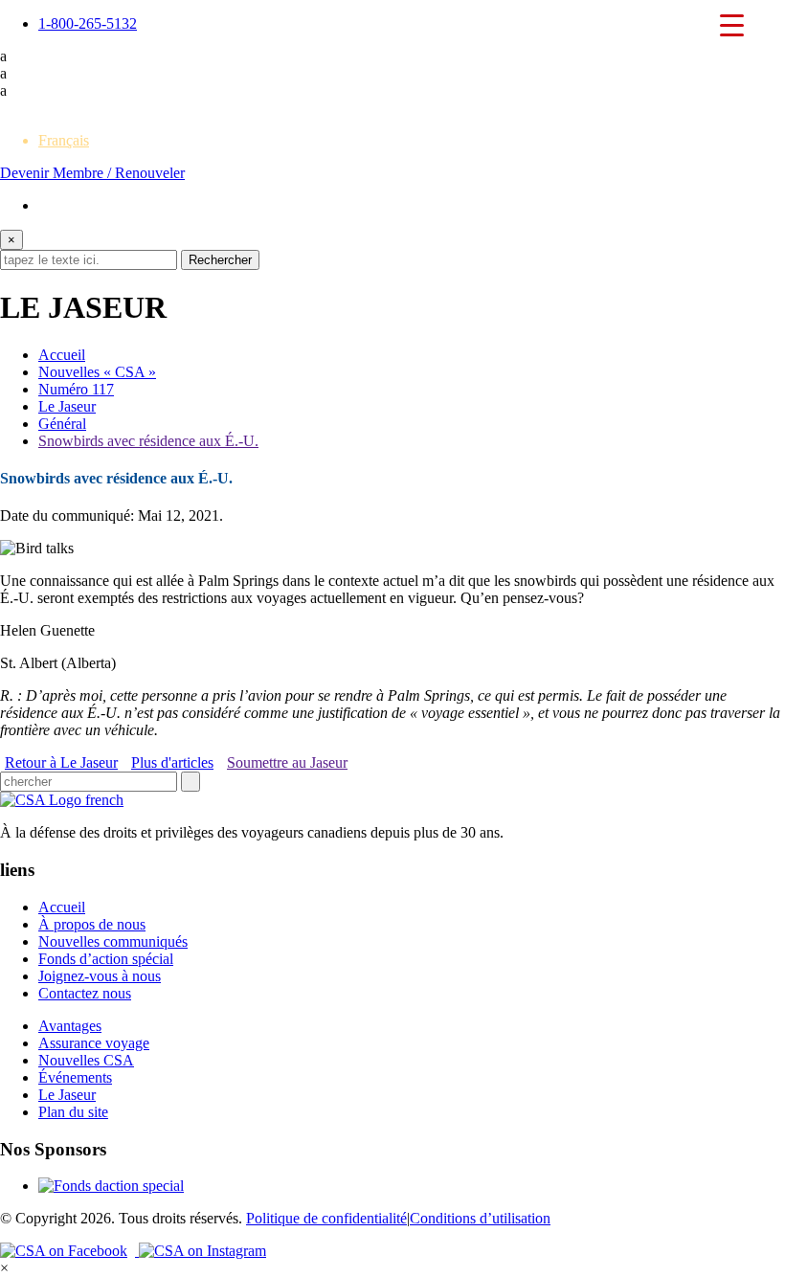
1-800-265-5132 (87, 23)
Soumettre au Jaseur (287, 762)
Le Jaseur (67, 406)
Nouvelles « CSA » (97, 372)
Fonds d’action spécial (105, 959)
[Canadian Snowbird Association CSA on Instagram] (202, 1251)
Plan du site (73, 1112)
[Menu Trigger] (731, 24)
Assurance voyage (93, 1043)
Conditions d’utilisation (480, 1218)
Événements (75, 1077)
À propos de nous (92, 924)
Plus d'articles (172, 762)
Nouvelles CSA (86, 1060)
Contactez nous (84, 993)
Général (62, 423)
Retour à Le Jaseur (61, 762)
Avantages (69, 1026)
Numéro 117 (76, 389)
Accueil (61, 355)
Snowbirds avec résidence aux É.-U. (148, 441)
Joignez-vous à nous (99, 976)
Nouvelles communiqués (113, 941)
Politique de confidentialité (326, 1218)
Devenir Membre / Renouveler (92, 173)
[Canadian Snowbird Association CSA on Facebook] (69, 1251)
